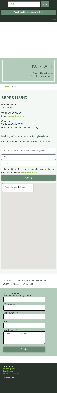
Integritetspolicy (29, 172)
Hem (7, 87)
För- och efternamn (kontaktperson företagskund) (17, 294)
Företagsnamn (10, 304)
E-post (6, 322)
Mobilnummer (10, 313)
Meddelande (9, 330)
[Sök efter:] (24, 4)
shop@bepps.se (16, 116)
